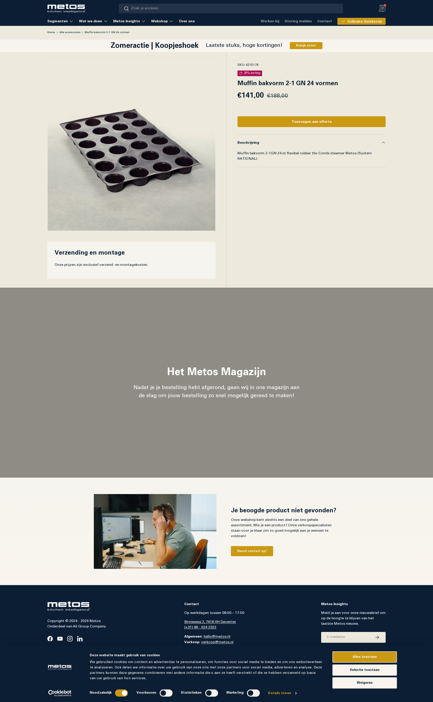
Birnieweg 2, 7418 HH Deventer (210, 622)
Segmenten (57, 21)
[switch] (166, 693)
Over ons (187, 21)
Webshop (159, 21)
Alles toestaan (364, 657)
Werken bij (270, 21)
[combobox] (231, 8)
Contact (324, 21)
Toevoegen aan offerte (312, 121)
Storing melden (298, 21)
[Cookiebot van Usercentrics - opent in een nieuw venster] (60, 693)
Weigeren (365, 682)
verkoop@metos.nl (217, 642)
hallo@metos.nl (217, 636)
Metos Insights (126, 21)
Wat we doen (90, 21)
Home (51, 32)
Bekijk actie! (306, 45)
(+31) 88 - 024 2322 (200, 627)
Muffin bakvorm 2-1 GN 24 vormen (107, 32)
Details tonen (279, 693)
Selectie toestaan (365, 670)
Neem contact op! (252, 551)
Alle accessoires (70, 32)
